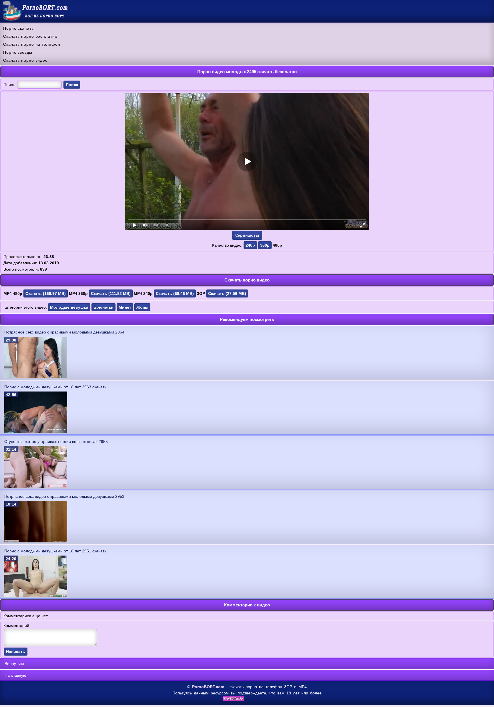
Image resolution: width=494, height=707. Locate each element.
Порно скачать (18, 28)
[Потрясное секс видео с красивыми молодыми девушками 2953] (35, 541)
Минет (125, 307)
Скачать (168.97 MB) (45, 293)
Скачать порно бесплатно (30, 36)
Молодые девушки (69, 307)
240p (250, 245)
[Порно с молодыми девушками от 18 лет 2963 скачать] (35, 431)
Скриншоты (247, 235)
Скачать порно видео (25, 60)
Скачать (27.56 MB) (227, 293)
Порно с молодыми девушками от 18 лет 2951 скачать (55, 551)
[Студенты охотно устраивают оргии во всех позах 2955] (35, 486)
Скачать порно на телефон (31, 44)
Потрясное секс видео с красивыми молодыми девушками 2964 (64, 332)
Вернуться (14, 663)
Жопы (142, 307)
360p (265, 245)
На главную (15, 675)
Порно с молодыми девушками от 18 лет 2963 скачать (55, 387)
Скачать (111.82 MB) (111, 293)
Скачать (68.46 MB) (175, 293)
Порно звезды (17, 52)
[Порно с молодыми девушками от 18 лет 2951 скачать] (35, 595)
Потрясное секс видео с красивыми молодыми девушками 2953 (64, 496)
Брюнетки (103, 307)
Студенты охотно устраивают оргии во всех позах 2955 (56, 441)
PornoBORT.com (208, 686)
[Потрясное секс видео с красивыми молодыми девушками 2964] (35, 377)
